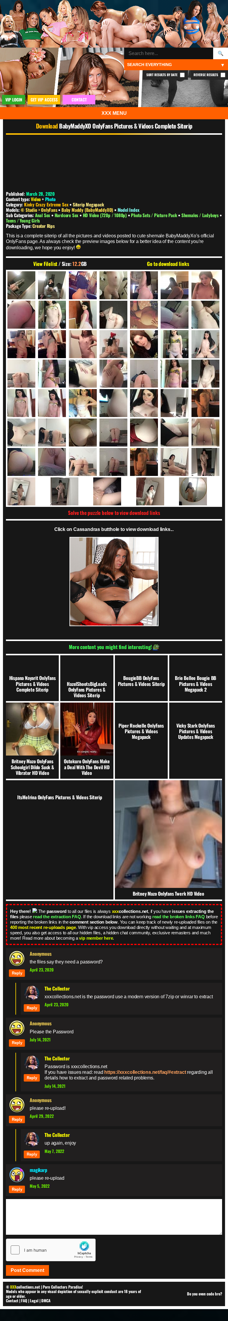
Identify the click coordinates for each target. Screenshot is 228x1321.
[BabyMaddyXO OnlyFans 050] (22, 403)
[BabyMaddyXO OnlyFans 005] (114, 285)
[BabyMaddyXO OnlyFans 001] (22, 285)
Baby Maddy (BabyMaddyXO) (87, 209)
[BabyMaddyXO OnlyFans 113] (206, 462)
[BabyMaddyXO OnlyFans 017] (22, 344)
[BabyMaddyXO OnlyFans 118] (114, 491)
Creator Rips (43, 225)
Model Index (129, 209)
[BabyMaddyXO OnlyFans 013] (114, 315)
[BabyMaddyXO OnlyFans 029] (114, 374)
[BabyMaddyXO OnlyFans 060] (175, 403)
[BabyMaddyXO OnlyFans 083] (206, 403)
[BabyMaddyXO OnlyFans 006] (144, 285)
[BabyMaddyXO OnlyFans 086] (52, 432)
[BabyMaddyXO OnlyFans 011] (52, 315)
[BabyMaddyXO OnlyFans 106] (52, 462)
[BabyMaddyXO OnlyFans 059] (144, 403)
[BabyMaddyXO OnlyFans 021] (114, 344)
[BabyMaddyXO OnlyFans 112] (175, 462)
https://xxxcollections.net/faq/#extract (145, 1072)
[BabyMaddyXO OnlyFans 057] (83, 403)
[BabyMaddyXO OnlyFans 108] (114, 462)
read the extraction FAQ (57, 916)
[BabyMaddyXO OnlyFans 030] (144, 374)
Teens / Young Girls (23, 220)
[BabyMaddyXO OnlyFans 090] (114, 432)
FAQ (24, 1300)
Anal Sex (43, 215)
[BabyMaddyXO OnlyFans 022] (144, 344)
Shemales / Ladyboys (200, 215)
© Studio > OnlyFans (39, 209)
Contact (12, 1300)
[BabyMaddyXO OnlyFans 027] (83, 374)
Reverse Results (206, 74)
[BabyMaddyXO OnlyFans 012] (83, 315)
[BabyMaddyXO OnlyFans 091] (144, 432)
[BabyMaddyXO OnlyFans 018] (52, 344)
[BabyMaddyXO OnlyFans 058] (114, 403)
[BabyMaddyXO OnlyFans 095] (206, 432)
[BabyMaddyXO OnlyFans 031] (175, 374)
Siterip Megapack (88, 204)
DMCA (45, 1300)
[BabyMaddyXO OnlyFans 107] (83, 462)
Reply (17, 973)
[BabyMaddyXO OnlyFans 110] (144, 462)
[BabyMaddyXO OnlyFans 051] (52, 403)
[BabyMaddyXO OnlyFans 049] (206, 374)
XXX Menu (114, 113)
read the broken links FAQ (178, 916)
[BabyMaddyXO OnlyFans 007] (175, 285)
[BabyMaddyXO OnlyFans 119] (157, 491)
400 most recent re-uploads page (43, 927)
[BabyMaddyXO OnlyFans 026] (52, 374)
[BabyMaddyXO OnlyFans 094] (175, 432)
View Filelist (45, 264)
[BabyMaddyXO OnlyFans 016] (206, 315)
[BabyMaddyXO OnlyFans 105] (22, 462)
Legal (34, 1300)
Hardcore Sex (67, 215)
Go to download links (168, 264)
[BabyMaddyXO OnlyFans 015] (175, 315)
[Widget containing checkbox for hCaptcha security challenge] (51, 1250)
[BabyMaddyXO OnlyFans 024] (206, 344)
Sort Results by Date (162, 74)
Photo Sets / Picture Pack (154, 215)
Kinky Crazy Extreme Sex (46, 204)
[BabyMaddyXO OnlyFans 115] (28, 491)
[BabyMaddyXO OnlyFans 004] (83, 285)
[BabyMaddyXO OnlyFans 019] (83, 344)
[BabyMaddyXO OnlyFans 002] (52, 285)
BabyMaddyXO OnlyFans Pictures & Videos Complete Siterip (125, 125)
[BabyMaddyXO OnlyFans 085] (22, 432)
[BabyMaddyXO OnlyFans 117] (71, 491)
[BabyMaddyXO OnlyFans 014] (144, 315)
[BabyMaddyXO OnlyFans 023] (175, 344)
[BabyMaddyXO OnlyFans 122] (200, 491)
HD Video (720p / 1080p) (105, 215)
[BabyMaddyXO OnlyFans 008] (206, 285)
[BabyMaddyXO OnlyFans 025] (22, 374)
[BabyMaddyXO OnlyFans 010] (22, 315)
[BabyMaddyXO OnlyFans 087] (83, 432)
